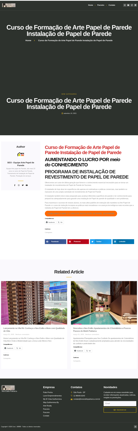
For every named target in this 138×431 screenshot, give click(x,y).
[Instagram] (124, 5)
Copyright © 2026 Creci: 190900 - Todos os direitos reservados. (21, 426)
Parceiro (100, 5)
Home (90, 5)
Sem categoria (69, 94)
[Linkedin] (135, 5)
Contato (112, 5)
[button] (55, 241)
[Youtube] (128, 5)
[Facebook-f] (131, 5)
